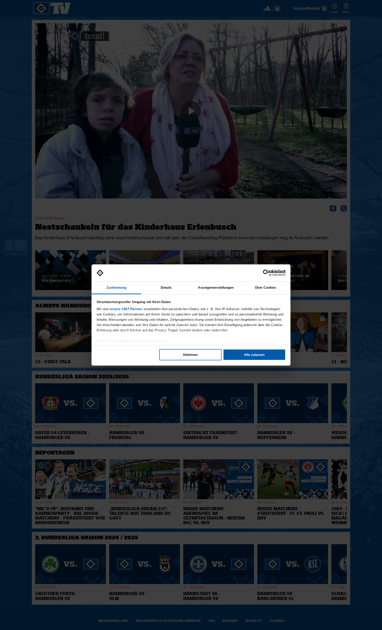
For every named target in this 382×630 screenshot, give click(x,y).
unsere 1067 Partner (126, 309)
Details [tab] (166, 287)
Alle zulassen (254, 355)
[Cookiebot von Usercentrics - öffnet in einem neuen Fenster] (266, 273)
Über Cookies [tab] (265, 287)
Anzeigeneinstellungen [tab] (216, 287)
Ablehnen (190, 355)
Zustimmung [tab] (116, 287)
